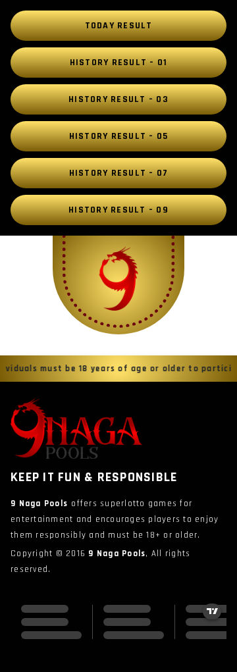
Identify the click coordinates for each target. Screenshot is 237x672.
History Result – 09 (118, 210)
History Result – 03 (118, 99)
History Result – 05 (119, 136)
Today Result (119, 26)
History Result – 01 (119, 62)
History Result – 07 (119, 173)
